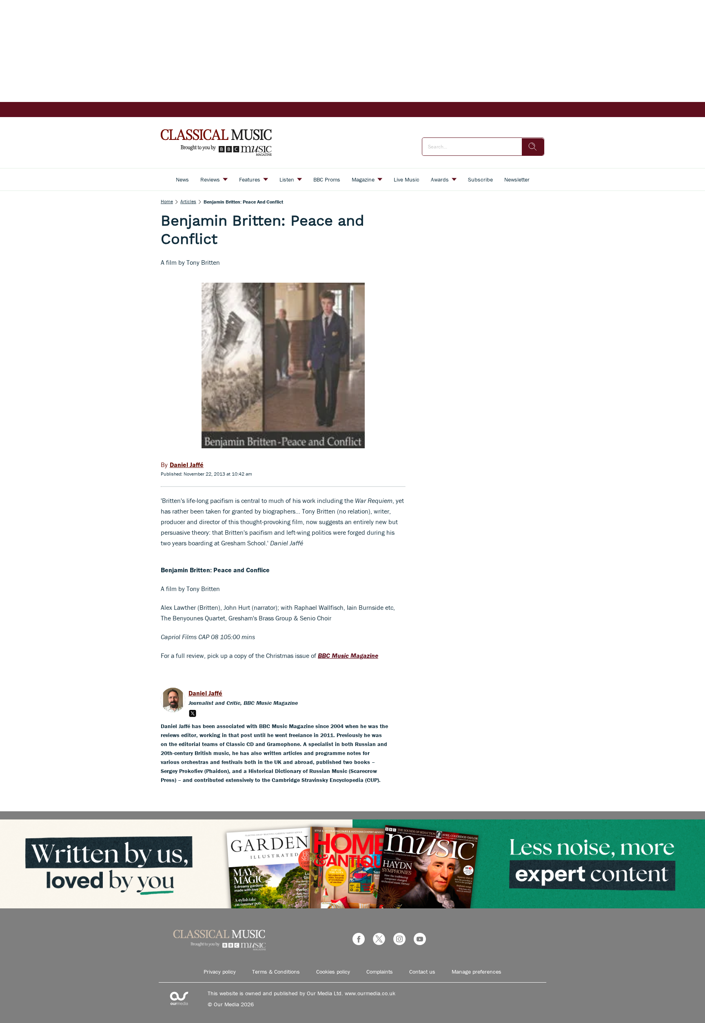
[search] (533, 146)
